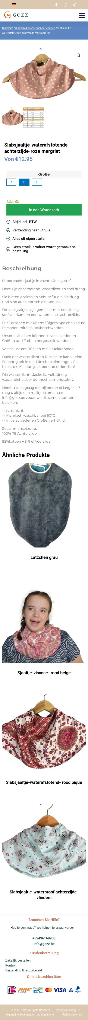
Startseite (7, 28)
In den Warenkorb (44, 210)
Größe (44, 174)
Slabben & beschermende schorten (35, 28)
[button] (82, 15)
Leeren (10, 190)
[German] (14, 4)
